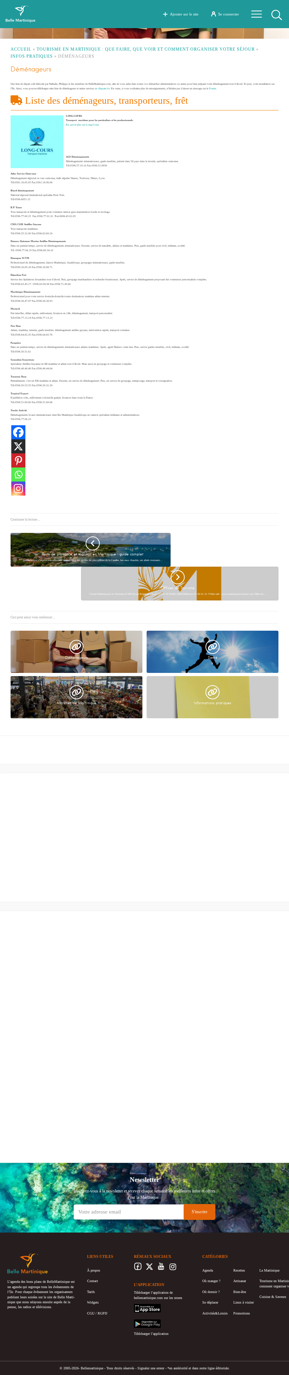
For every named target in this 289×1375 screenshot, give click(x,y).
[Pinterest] (18, 460)
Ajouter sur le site (184, 14)
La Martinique (269, 1270)
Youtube (161, 1268)
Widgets (93, 1302)
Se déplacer (210, 1302)
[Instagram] (18, 489)
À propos (93, 1270)
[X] (18, 446)
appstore (140, 1306)
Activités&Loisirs (215, 1313)
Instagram (173, 1268)
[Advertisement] (61, 839)
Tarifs (91, 1292)
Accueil (21, 49)
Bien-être (239, 1292)
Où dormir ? (211, 1292)
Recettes (239, 1270)
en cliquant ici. (102, 88)
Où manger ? (211, 1281)
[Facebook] (18, 432)
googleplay (141, 1322)
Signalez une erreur (150, 1368)
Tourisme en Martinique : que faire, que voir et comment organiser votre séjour (146, 49)
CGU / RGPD (97, 1313)
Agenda (207, 1270)
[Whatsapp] (18, 474)
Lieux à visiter (243, 1302)
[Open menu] (256, 14)
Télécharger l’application (151, 1334)
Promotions (241, 1313)
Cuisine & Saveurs (272, 1297)
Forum (212, 88)
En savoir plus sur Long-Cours (82, 124)
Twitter (149, 1268)
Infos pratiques (32, 56)
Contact (92, 1281)
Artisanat (239, 1281)
